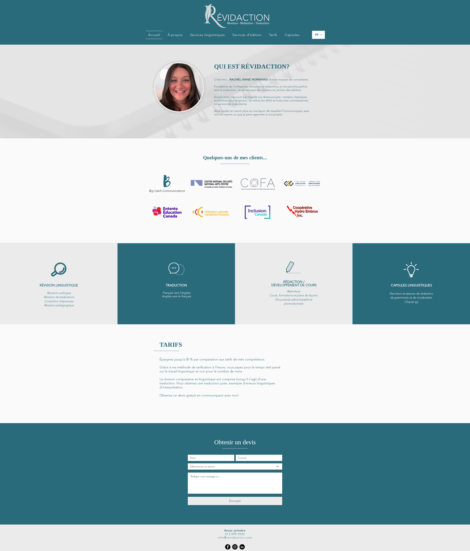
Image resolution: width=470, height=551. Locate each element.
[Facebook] (227, 547)
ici (416, 302)
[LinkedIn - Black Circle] (242, 547)
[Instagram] (235, 547)
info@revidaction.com (235, 537)
